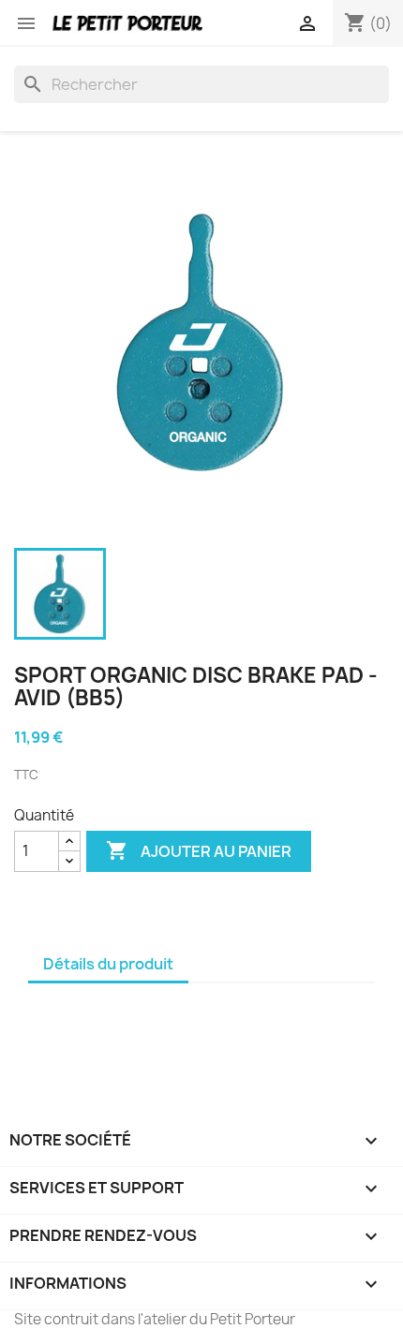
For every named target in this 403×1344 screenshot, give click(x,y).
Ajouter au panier (198, 850)
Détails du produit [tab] (108, 963)
